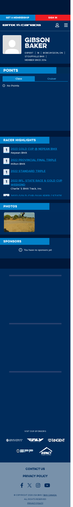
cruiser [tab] (51, 78)
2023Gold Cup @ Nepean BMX (34, 149)
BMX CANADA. (50, 495)
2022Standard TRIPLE (28, 171)
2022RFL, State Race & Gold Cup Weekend (36, 182)
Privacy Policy (35, 476)
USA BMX (37, 495)
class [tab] (18, 78)
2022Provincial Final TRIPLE (33, 160)
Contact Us (35, 469)
